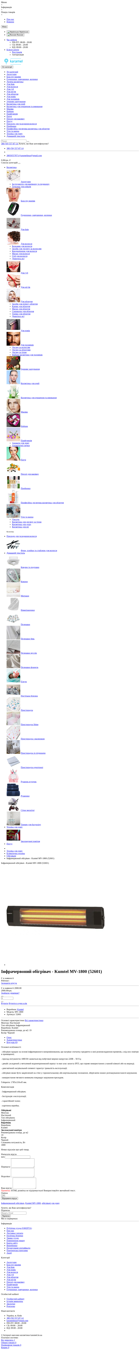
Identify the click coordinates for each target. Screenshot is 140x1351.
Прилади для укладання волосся (22, 124)
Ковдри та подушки (30, 567)
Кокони (24, 581)
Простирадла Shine (29, 724)
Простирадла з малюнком (33, 739)
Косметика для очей (16, 104)
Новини (10, 22)
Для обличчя (12, 94)
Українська (23, 32)
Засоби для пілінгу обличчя (25, 304)
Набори (10, 111)
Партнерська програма (17, 1250)
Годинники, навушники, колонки (22, 79)
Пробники (11, 126)
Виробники (12, 1245)
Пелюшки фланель (29, 667)
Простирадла (27, 710)
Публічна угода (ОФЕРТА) (19, 1228)
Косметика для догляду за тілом (26, 522)
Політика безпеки (15, 1235)
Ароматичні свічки (21, 445)
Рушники (25, 796)
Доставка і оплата (15, 1233)
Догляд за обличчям (21, 350)
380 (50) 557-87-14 (15, 148)
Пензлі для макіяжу (16, 119)
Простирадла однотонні (32, 767)
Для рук (15, 519)
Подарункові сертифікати (18, 1248)
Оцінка (4, 1193)
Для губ (10, 89)
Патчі (9, 116)
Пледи (24, 681)
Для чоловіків (13, 99)
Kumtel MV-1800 (33, 1203)
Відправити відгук (9, 1198)
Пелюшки (25, 624)
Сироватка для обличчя (23, 311)
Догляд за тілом (19, 352)
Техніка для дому (15, 133)
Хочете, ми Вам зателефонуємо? (34, 144)
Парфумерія (12, 114)
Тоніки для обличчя (21, 314)
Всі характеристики (34, 1020)
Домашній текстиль (16, 136)
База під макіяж (14, 77)
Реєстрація (17, 52)
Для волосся (12, 86)
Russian (19, 35)
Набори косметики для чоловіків (27, 355)
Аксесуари (12, 74)
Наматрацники (28, 610)
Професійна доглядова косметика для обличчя (28, 129)
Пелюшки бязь (27, 639)
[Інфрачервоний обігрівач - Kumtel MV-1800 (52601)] (56, 965)
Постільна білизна (29, 696)
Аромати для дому (20, 443)
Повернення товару (16, 1240)
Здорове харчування (16, 101)
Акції (9, 1253)
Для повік (11, 96)
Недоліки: (5, 1176)
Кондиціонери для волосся (24, 251)
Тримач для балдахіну (31, 824)
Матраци (25, 596)
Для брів (10, 84)
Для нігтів (11, 91)
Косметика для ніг (20, 527)
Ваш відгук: (6, 1188)
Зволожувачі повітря (30, 841)
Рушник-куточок (29, 782)
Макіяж (10, 109)
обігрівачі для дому (51, 1203)
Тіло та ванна (13, 131)
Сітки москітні (27, 810)
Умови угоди (13, 1238)
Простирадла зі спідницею (33, 753)
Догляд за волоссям (21, 347)
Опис (9, 1037)
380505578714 (13, 155)
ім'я (2, 1157)
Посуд (9, 121)
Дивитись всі (18, 258)
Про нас (10, 19)
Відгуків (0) (12, 1042)
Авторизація (18, 54)
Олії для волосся (19, 256)
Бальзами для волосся (22, 246)
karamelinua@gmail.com (31, 155)
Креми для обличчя (21, 306)
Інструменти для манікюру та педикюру (30, 184)
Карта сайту (12, 1243)
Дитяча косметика (15, 82)
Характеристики (14, 1040)
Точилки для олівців (21, 186)
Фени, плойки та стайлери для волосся (39, 550)
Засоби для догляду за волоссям (26, 249)
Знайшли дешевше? (10, 993)
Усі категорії (12, 72)
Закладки (11, 1304)
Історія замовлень (15, 1301)
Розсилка (11, 1306)
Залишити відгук (9, 983)
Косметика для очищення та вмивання (24, 106)
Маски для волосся (21, 253)
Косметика (12, 167)
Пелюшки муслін (29, 653)
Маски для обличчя (21, 309)
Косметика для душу (21, 524)
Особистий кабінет (15, 1299)
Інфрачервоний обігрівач (12, 1203)
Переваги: (6, 1167)
